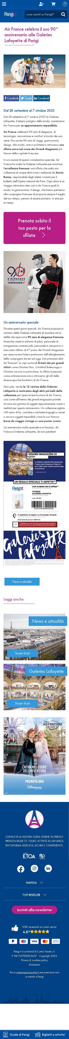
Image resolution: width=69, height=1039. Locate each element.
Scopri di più (22, 653)
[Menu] (4, 4)
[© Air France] (34, 71)
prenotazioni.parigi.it (27, 972)
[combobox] (46, 14)
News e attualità (22, 582)
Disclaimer (34, 964)
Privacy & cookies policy (34, 960)
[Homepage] (11, 14)
